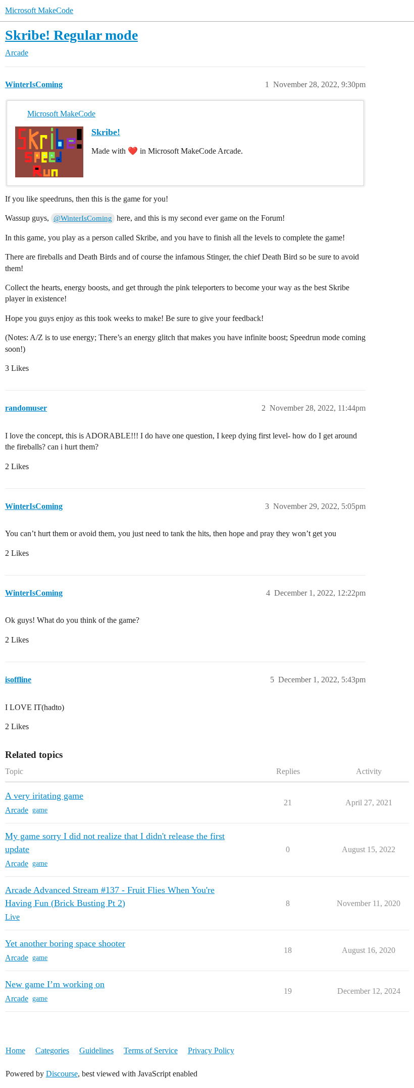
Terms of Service (151, 1050)
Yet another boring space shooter (65, 943)
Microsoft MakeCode (39, 10)
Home (15, 1050)
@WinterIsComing (83, 218)
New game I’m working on (55, 984)
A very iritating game (44, 796)
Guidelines (96, 1050)
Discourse (62, 1073)
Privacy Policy (211, 1050)
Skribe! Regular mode (71, 35)
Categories (52, 1050)
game (39, 810)
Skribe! (105, 132)
